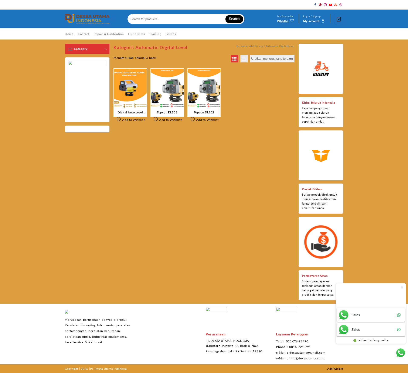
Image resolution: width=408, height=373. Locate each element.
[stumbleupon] (335, 4)
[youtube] (330, 4)
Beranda (242, 46)
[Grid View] (234, 58)
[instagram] (325, 4)
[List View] (244, 58)
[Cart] (338, 19)
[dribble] (340, 4)
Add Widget (335, 368)
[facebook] (315, 4)
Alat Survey (256, 46)
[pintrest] (320, 4)
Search (234, 19)
